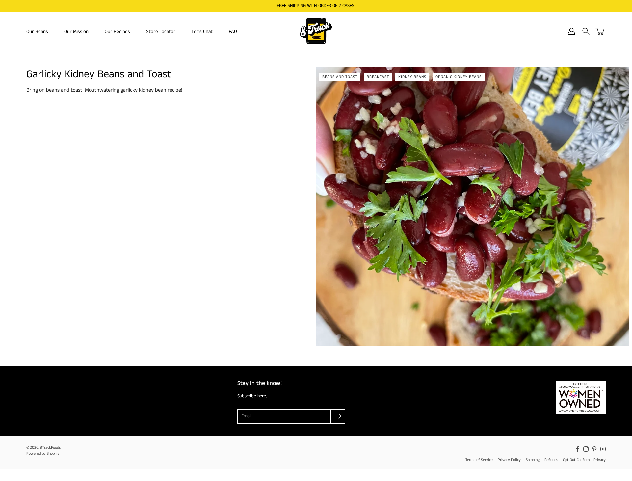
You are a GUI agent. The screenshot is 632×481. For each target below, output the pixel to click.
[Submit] (337, 416)
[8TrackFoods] (316, 31)
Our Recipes (117, 31)
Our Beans (37, 31)
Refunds (551, 460)
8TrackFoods (50, 447)
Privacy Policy (509, 460)
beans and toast (339, 77)
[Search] (586, 31)
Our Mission (76, 31)
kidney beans (412, 77)
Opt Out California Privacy (584, 460)
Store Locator (160, 31)
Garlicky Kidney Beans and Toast (98, 74)
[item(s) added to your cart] (600, 31)
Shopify (53, 453)
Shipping (533, 460)
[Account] (571, 31)
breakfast (378, 77)
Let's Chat (202, 31)
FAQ (233, 31)
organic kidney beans (458, 77)
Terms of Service (479, 460)
